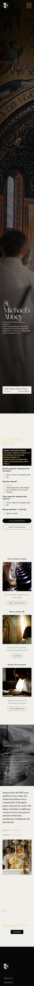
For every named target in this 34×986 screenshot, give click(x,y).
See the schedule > (24, 391)
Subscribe (17, 932)
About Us (8, 978)
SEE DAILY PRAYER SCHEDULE (17, 527)
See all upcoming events (17, 521)
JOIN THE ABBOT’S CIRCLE (17, 708)
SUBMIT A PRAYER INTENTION (17, 603)
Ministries (8, 982)
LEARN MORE (17, 656)
